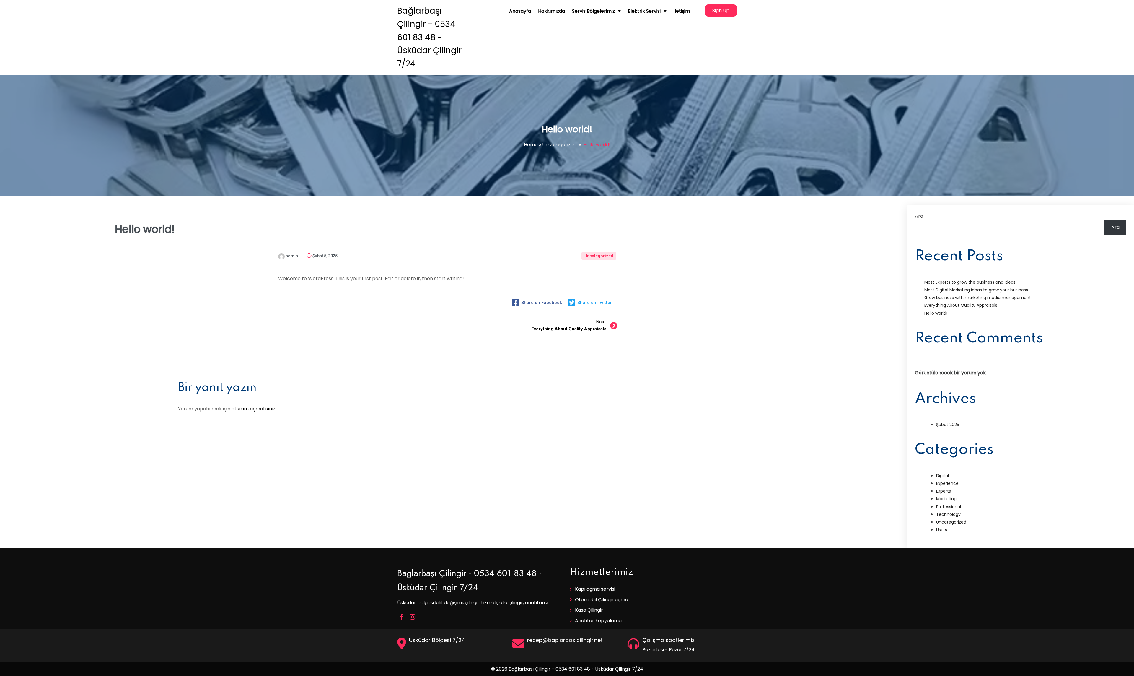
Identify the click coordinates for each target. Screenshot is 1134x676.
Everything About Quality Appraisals (960, 305)
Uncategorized (559, 144)
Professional (948, 507)
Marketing (946, 499)
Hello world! (935, 313)
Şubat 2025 (947, 425)
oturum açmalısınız (254, 408)
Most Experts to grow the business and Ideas (970, 282)
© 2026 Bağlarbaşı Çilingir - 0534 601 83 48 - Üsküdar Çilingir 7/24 (567, 669)
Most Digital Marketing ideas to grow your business (976, 290)
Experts (943, 491)
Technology (948, 514)
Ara (919, 216)
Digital (942, 476)
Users (941, 530)
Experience (947, 483)
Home (531, 144)
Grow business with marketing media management (977, 297)
